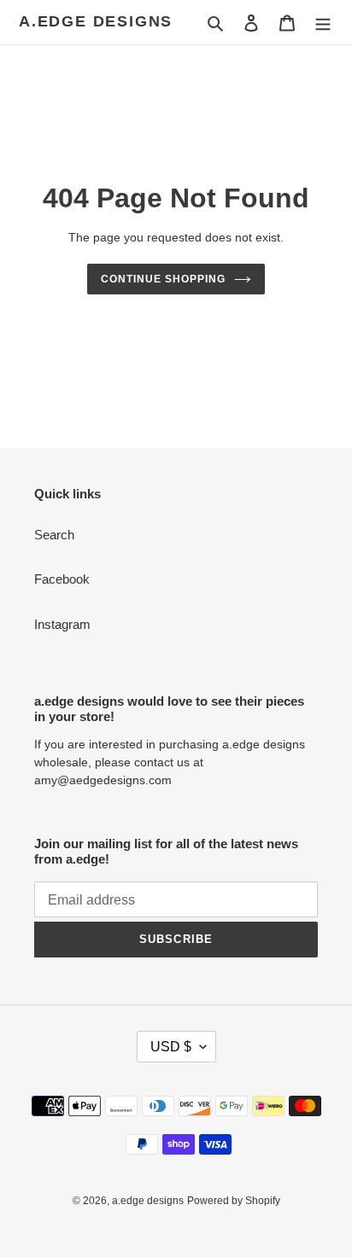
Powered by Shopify (233, 1201)
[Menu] (323, 22)
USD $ (170, 1046)
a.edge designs (96, 21)
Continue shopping (163, 279)
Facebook (62, 579)
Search (54, 534)
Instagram (62, 624)
